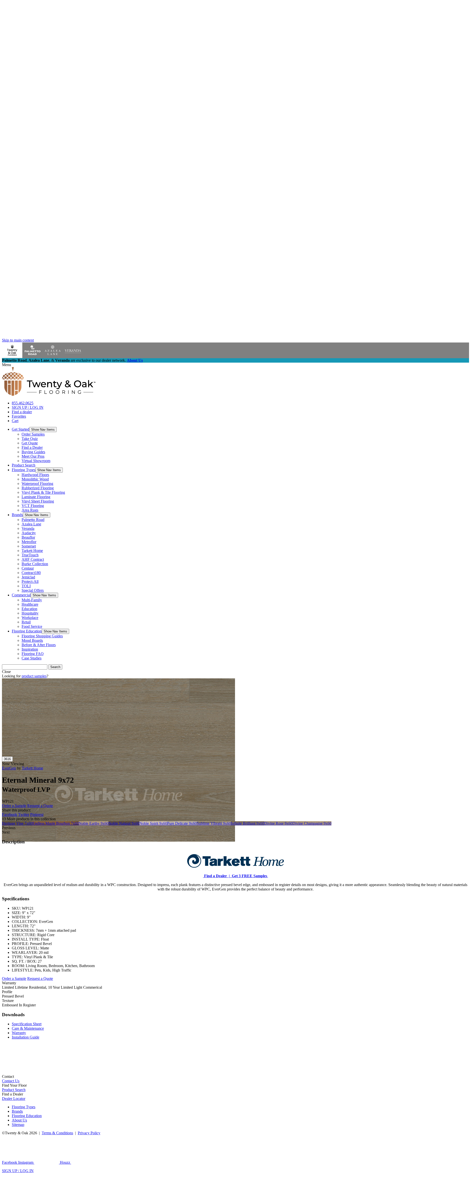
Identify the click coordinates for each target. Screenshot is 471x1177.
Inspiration (30, 649)
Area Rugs (30, 510)
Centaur (28, 568)
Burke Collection (35, 564)
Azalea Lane (31, 524)
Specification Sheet (26, 1024)
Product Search (23, 465)
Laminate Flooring (36, 497)
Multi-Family (32, 600)
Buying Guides (33, 452)
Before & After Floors (39, 645)
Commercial (21, 595)
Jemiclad (28, 577)
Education (29, 609)
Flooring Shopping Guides (42, 636)
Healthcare (30, 604)
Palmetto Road (33, 520)
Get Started (20, 429)
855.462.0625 (22, 403)
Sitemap (18, 1124)
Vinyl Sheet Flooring (38, 501)
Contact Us (10, 1081)
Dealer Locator (13, 1098)
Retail (26, 622)
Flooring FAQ (33, 654)
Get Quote (30, 443)
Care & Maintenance (28, 1028)
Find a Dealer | (216, 876)
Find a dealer (22, 412)
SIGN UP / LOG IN (27, 407)
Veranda (28, 528)
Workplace (30, 618)
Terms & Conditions (57, 1133)
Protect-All (30, 581)
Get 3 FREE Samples (249, 876)
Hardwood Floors (35, 475)
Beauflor (28, 537)
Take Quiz (30, 439)
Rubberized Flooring (38, 488)
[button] (43, 429)
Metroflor (29, 542)
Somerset (29, 546)
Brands (17, 515)
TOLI (26, 586)
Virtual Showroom (36, 461)
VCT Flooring (33, 506)
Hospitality (30, 613)
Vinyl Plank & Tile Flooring (43, 492)
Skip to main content (18, 340)
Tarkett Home (32, 550)
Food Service (32, 626)
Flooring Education (27, 631)
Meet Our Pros (33, 456)
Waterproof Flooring (37, 483)
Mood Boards (32, 640)
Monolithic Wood (35, 479)
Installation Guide (25, 1037)
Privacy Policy (89, 1133)
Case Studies (31, 658)
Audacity (29, 533)
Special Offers (33, 590)
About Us (135, 360)
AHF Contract (33, 559)
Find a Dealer (32, 447)
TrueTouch (30, 555)
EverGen (9, 768)
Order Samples (33, 434)
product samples (34, 676)
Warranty (19, 1033)
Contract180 (31, 573)
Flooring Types (23, 470)
